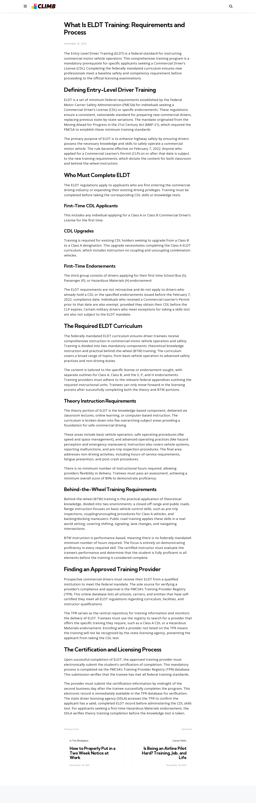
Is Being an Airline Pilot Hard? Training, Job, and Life (164, 753)
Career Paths (179, 740)
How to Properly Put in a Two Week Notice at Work (92, 753)
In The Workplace (79, 740)
